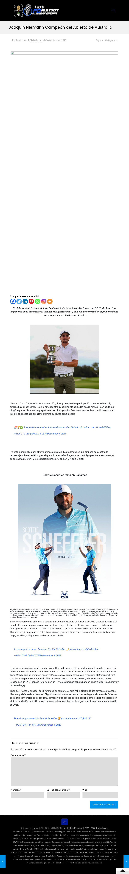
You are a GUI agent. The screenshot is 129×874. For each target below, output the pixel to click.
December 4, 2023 (51, 655)
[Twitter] (19, 301)
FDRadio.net (36, 40)
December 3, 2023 (56, 433)
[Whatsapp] (37, 301)
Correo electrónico (58, 790)
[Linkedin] (25, 301)
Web (84, 790)
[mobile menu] (113, 10)
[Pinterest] (31, 301)
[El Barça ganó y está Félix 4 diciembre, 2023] (126, 861)
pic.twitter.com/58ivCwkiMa (84, 649)
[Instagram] (43, 301)
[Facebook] (13, 301)
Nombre (16, 790)
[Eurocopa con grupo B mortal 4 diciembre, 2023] (3, 861)
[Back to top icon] (64, 821)
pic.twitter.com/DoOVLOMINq (95, 427)
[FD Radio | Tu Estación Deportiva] (36, 10)
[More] (50, 301)
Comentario (18, 755)
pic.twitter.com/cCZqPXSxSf (76, 718)
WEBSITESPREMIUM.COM (49, 828)
